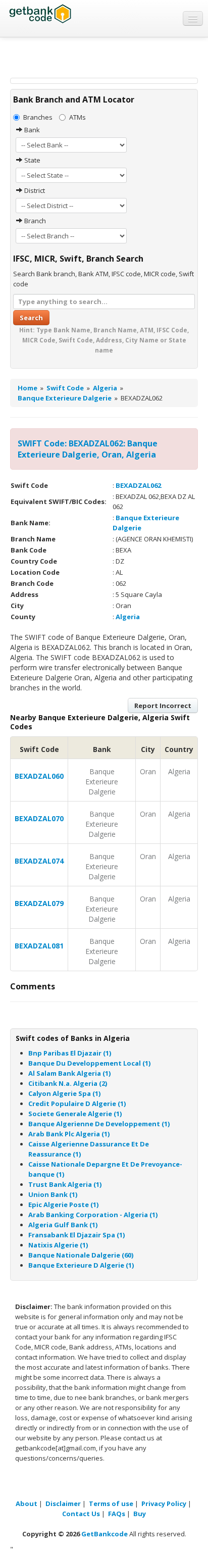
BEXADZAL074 (39, 861)
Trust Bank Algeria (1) (64, 1184)
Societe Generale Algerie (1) (75, 1113)
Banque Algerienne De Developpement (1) (99, 1123)
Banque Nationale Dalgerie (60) (80, 1255)
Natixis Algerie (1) (58, 1244)
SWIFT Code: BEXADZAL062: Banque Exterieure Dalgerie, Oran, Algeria (88, 449)
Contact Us (81, 1513)
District (34, 190)
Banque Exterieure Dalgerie (65, 398)
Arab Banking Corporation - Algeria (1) (93, 1214)
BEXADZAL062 (138, 485)
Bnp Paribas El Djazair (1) (69, 1053)
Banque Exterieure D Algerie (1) (81, 1265)
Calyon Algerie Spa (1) (64, 1093)
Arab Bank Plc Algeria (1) (69, 1133)
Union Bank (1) (52, 1194)
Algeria (105, 387)
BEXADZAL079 (39, 903)
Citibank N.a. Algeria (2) (67, 1083)
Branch (34, 220)
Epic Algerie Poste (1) (63, 1204)
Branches (38, 117)
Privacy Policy (163, 1503)
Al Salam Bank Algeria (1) (69, 1073)
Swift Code (65, 387)
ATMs (77, 117)
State (31, 160)
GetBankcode (104, 1533)
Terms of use (111, 1503)
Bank (31, 129)
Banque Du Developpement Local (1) (89, 1063)
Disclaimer (63, 1503)
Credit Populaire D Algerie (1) (77, 1103)
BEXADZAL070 (39, 818)
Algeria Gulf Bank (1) (62, 1224)
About (26, 1503)
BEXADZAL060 (39, 776)
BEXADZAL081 (39, 945)
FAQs (116, 1513)
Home (27, 387)
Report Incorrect (162, 705)
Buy (139, 1513)
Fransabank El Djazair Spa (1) (76, 1234)
